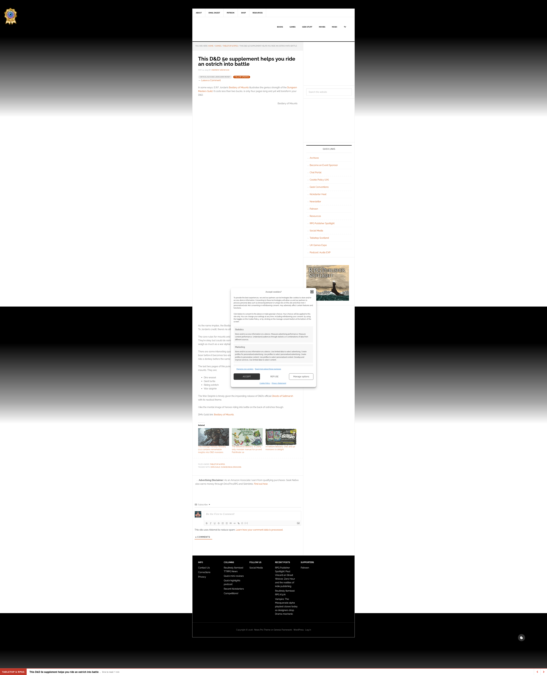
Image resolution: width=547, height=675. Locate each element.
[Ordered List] (223, 523)
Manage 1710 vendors (244, 369)
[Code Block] (235, 523)
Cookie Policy (265, 383)
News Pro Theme (262, 630)
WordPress (298, 630)
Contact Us (204, 567)
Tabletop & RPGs (217, 464)
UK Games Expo (318, 245)
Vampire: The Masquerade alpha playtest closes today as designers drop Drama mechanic (286, 606)
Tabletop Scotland (319, 238)
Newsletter (315, 201)
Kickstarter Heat (318, 194)
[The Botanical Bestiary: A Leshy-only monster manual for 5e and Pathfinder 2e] (247, 437)
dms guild (215, 467)
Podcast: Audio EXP (320, 252)
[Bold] (207, 523)
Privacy (202, 576)
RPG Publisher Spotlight (322, 223)
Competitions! (231, 593)
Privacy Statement (279, 383)
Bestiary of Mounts (239, 87)
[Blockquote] (231, 523)
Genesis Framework (283, 630)
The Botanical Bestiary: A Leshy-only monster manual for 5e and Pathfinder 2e (247, 449)
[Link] (239, 523)
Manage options (301, 376)
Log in (308, 630)
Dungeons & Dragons (231, 467)
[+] (246, 523)
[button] (312, 291)
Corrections (204, 572)
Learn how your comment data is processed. (259, 529)
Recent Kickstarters (234, 588)
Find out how (261, 484)
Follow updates (242, 77)
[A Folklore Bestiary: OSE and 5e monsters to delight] (281, 437)
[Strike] (219, 523)
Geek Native (216, 29)
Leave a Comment (211, 80)
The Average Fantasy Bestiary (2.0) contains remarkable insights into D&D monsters (212, 449)
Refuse (274, 376)
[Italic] (211, 523)
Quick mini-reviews (234, 576)
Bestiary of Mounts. (224, 414)
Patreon (314, 208)
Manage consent (521, 637)
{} (242, 523)
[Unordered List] (227, 523)
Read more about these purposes (268, 369)
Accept (247, 376)
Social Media (316, 230)
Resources (315, 216)
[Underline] (215, 523)
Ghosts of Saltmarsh (282, 396)
